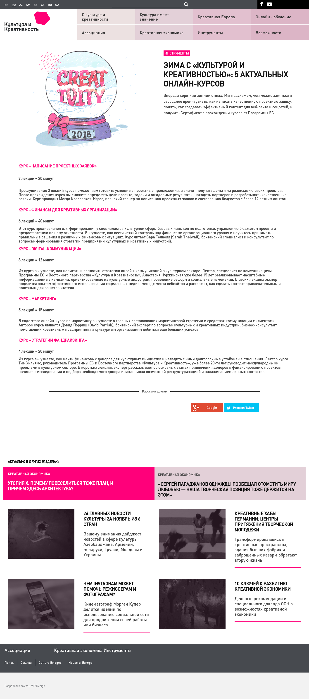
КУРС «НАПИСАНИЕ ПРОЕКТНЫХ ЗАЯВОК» (58, 165)
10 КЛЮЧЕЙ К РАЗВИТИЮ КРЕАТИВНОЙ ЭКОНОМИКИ (262, 586)
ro (50, 4)
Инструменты (210, 32)
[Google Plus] (207, 408)
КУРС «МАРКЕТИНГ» (37, 298)
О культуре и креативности (95, 16)
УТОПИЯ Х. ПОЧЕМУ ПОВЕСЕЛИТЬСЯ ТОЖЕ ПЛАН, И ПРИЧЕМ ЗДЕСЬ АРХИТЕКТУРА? (60, 485)
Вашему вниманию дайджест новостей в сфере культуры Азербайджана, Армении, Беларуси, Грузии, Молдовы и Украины (113, 544)
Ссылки (26, 662)
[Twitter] (242, 408)
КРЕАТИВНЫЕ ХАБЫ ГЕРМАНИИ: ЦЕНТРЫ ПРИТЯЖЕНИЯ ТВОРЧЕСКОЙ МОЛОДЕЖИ (264, 521)
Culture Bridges (50, 662)
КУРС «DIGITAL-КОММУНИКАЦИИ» (50, 248)
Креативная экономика (162, 32)
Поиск (9, 662)
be (36, 4)
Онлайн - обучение (273, 16)
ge (43, 4)
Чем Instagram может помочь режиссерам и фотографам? (109, 588)
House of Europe (81, 662)
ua (57, 4)
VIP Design (38, 686)
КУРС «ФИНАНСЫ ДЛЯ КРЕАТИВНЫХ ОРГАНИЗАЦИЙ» (68, 209)
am (28, 4)
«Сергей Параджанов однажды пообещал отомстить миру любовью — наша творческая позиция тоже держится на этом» (227, 488)
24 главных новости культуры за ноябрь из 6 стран (111, 518)
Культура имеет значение (154, 16)
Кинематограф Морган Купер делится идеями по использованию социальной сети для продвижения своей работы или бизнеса (116, 614)
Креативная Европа (216, 16)
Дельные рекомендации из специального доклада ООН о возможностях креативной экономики (264, 606)
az (21, 4)
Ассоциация (93, 32)
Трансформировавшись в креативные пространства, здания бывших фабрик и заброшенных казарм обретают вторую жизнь (266, 549)
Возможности (268, 32)
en (6, 4)
